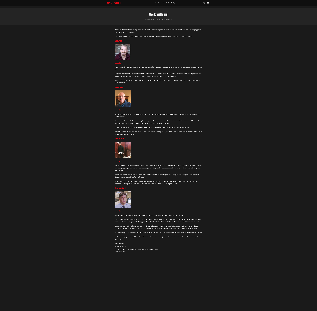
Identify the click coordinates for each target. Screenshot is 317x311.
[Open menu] (208, 3)
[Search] (204, 3)
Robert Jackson (119, 138)
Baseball (157, 3)
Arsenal (151, 3)
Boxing (173, 3)
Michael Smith (119, 87)
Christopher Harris (120, 188)
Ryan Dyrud (118, 41)
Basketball (166, 3)
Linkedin (118, 63)
